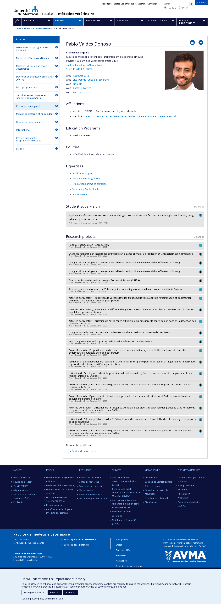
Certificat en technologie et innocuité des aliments (31, 97)
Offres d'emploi (152, 486)
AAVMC (202, 546)
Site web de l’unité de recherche (91, 79)
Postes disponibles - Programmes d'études (28, 139)
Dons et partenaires (189, 470)
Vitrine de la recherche (84, 451)
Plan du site (121, 555)
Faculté (17, 470)
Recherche (85, 470)
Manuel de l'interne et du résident (35, 113)
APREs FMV (183, 497)
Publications (19, 502)
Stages (20, 148)
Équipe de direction (22, 481)
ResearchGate (81, 75)
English (119, 544)
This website (171, 8)
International (23, 129)
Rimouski (84, 544)
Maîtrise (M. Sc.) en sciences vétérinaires (31, 67)
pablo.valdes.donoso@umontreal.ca (85, 65)
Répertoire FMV (123, 550)
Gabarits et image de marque (129, 566)
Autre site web (81, 92)
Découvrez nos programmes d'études (32, 49)
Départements (20, 490)
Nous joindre (122, 539)
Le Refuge (117, 515)
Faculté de (68, 13)
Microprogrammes (26, 87)
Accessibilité (121, 560)
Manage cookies (34, 592)
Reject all (55, 592)
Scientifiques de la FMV (90, 494)
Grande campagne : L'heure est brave (191, 479)
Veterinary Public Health (85, 189)
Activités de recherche (90, 477)
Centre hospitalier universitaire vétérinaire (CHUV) (124, 481)
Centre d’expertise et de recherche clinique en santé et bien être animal (125, 504)
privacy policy (37, 598)
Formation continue (121, 511)
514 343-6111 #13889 (79, 69)
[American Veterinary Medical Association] (185, 556)
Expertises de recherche (91, 486)
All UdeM (184, 8)
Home (18, 28)
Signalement (151, 502)
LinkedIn (77, 83)
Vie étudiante (151, 477)
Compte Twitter (82, 87)
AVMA (178, 546)
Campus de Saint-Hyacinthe (158, 481)
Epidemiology (80, 194)
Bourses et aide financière (30, 122)
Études (27, 28)
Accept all (71, 592)
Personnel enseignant (43, 28)
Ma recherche (86, 490)
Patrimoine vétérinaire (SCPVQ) (189, 504)
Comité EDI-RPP (20, 486)
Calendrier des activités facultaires (156, 492)
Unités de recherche (89, 481)
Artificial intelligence (83, 173)
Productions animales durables (89, 183)
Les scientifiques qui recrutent (94, 498)
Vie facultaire (152, 470)
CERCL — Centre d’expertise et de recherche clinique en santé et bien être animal (130, 116)
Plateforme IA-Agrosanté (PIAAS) (124, 522)
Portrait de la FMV (22, 477)
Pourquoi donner (186, 485)
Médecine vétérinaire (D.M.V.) (32, 58)
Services (116, 470)
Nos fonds (183, 489)
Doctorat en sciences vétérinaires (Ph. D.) (35, 78)
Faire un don (184, 493)
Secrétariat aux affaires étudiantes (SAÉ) (25, 496)
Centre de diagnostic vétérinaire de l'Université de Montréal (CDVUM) (126, 492)
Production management (86, 178)
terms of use (56, 598)
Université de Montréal (25, 10)
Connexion (152, 3)
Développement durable (157, 497)
